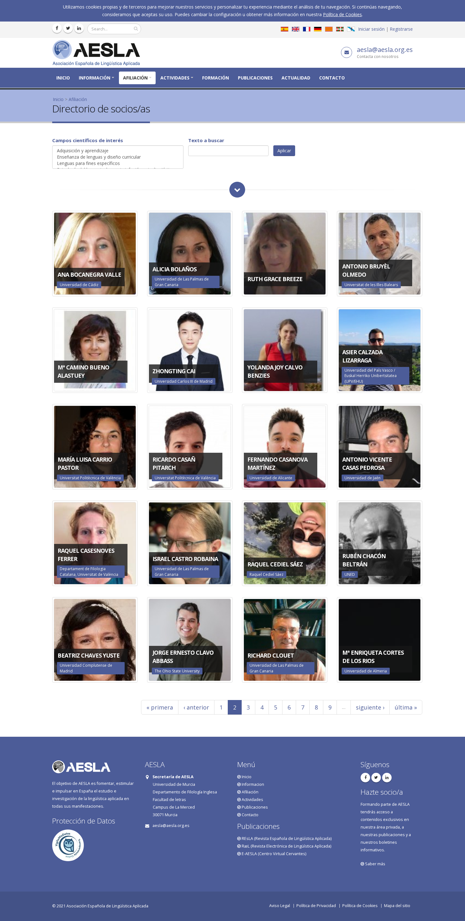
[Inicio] (98, 52)
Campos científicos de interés (87, 140)
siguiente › (370, 707)
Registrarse (401, 29)
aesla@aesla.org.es (385, 49)
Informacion (252, 784)
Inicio (63, 78)
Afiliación (135, 78)
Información (94, 78)
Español (284, 29)
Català (329, 29)
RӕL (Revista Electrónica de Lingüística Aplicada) (286, 846)
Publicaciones (255, 78)
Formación (215, 78)
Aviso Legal (279, 905)
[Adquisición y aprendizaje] (117, 151)
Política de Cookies (342, 14)
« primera (159, 707)
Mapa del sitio (397, 905)
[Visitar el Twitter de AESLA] (68, 28)
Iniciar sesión (371, 29)
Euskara (340, 29)
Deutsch (318, 29)
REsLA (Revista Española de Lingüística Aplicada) (286, 838)
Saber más (374, 864)
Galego (351, 29)
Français (307, 29)
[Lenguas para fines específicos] (117, 163)
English (296, 29)
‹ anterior (196, 707)
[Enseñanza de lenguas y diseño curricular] (117, 157)
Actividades (174, 78)
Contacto (332, 78)
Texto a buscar (206, 140)
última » (406, 707)
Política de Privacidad (316, 905)
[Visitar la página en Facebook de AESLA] (57, 28)
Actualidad (296, 78)
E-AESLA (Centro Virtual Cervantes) (273, 853)
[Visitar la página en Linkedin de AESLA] (79, 28)
